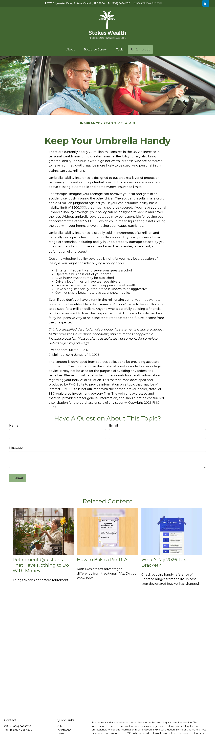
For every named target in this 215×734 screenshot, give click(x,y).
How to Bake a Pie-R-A (102, 559)
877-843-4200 (23, 729)
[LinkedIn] (205, 3)
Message (16, 448)
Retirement (64, 726)
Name (13, 425)
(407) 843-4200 (121, 3)
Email (113, 425)
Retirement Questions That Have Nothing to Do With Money (41, 565)
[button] (70, 49)
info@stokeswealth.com (148, 3)
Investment (64, 729)
